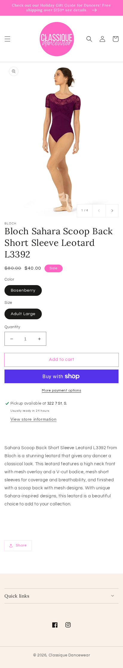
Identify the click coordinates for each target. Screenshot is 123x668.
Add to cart (61, 359)
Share (21, 545)
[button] (7, 38)
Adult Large (23, 314)
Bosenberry (23, 290)
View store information (33, 419)
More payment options (61, 390)
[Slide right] (112, 210)
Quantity (12, 327)
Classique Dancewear (69, 655)
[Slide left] (99, 210)
